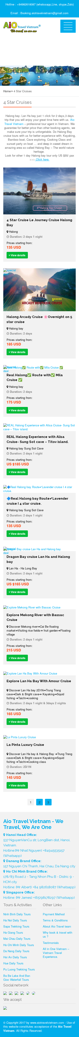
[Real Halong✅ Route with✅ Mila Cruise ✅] (39, 367)
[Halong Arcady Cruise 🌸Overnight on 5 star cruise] (39, 289)
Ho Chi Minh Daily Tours (18, 945)
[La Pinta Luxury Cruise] (39, 737)
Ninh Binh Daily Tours (17, 914)
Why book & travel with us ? (57, 934)
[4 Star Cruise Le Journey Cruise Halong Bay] (39, 190)
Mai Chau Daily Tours (17, 938)
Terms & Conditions (55, 920)
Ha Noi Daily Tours (15, 920)
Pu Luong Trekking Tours (19, 969)
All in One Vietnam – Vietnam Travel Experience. (56, 953)
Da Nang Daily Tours (16, 951)
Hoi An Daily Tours (15, 957)
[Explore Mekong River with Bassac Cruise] (39, 607)
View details (17, 255)
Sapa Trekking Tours (16, 926)
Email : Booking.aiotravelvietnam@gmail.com (39, 13)
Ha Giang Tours (13, 932)
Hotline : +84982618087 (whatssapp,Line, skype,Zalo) (39, 4)
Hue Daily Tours (13, 963)
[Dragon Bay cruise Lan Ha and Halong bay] (39, 549)
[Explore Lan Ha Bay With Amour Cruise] (39, 673)
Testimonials (51, 943)
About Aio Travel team (57, 926)
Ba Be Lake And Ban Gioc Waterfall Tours (16, 978)
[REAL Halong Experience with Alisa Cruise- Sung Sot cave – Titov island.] (39, 427)
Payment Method (54, 914)
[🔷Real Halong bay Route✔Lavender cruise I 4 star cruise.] (39, 489)
